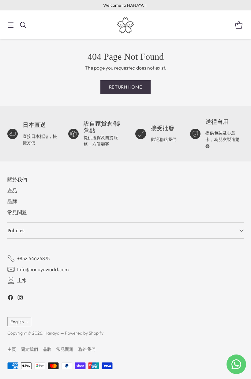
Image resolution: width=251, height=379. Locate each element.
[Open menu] (10, 25)
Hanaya (51, 333)
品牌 (12, 201)
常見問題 (17, 212)
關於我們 (17, 179)
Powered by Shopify (84, 333)
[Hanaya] (125, 25)
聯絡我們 (87, 349)
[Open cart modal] (238, 25)
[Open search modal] (23, 25)
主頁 (11, 349)
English (17, 321)
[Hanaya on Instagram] (20, 298)
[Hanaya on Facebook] (10, 298)
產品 (12, 191)
